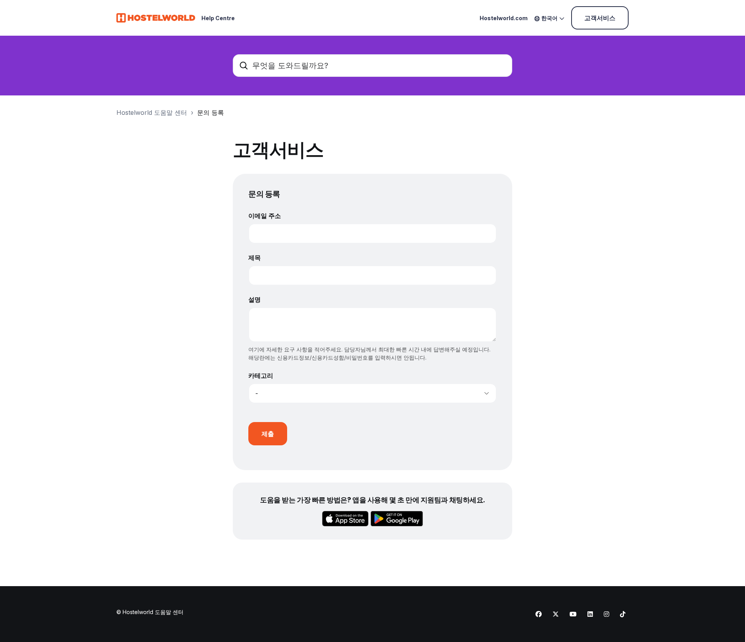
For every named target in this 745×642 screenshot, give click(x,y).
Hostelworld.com (504, 18)
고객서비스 (599, 18)
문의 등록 (210, 112)
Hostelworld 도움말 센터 (151, 112)
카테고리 (260, 375)
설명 (254, 299)
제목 (254, 257)
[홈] (155, 17)
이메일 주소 (264, 216)
